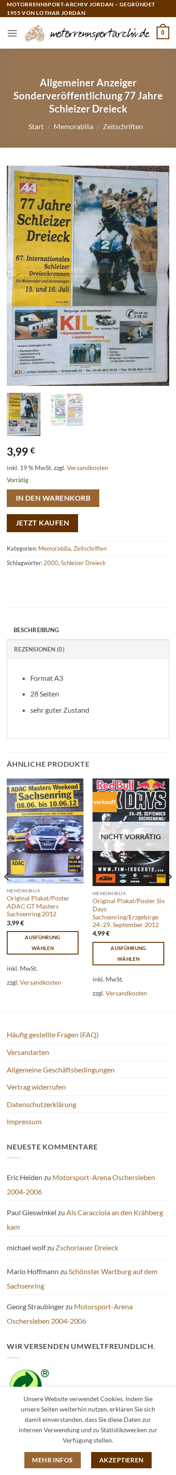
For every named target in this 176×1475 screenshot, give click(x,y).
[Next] (155, 276)
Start (36, 126)
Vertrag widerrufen (36, 1086)
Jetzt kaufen (42, 523)
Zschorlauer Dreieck (87, 1247)
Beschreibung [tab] (36, 629)
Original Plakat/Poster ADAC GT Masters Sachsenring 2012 (38, 906)
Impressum (24, 1121)
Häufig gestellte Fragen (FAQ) (53, 1034)
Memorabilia (73, 126)
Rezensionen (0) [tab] (39, 649)
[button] (12, 33)
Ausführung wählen (42, 942)
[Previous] (21, 276)
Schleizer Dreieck (83, 562)
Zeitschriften (123, 126)
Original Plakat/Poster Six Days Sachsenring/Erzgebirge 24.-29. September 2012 (129, 912)
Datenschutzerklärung (41, 1104)
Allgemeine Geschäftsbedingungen (61, 1069)
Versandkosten (87, 467)
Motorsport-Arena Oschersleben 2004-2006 (70, 1313)
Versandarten (28, 1052)
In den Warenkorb (53, 498)
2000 (51, 562)
